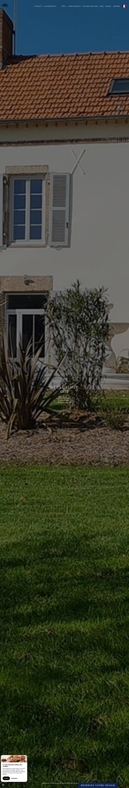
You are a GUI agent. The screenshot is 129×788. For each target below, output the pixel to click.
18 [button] (72, 783)
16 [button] (69, 783)
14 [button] (65, 783)
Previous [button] (5, 394)
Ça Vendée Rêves (50, 6)
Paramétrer (14, 778)
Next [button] (123, 394)
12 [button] (62, 783)
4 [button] (48, 783)
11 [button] (60, 783)
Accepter (6, 778)
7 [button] (53, 783)
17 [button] (71, 783)
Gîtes (63, 6)
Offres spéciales (74, 6)
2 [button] (44, 783)
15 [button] (67, 783)
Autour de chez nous (90, 6)
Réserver (116, 6)
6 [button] (51, 783)
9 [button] (57, 783)
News (102, 6)
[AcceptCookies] (3, 785)
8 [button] (55, 783)
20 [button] (76, 783)
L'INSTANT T (38, 6)
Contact (108, 6)
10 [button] (58, 783)
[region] (14, 768)
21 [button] (78, 783)
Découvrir (64, 400)
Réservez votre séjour (98, 785)
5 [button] (50, 783)
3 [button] (46, 783)
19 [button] (74, 783)
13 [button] (64, 783)
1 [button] (43, 783)
